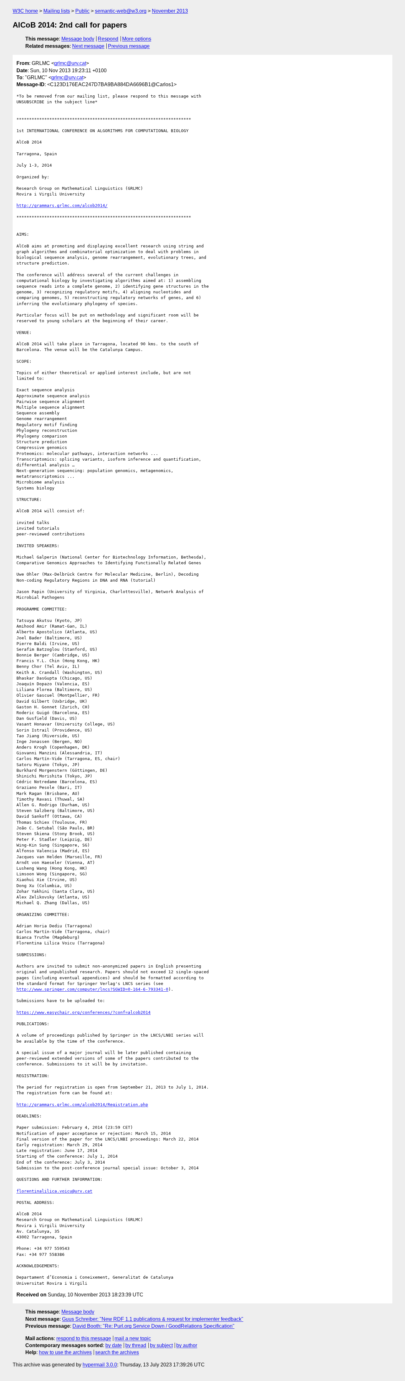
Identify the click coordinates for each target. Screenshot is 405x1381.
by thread (135, 1345)
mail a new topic (133, 1338)
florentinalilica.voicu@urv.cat (54, 1191)
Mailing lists (56, 11)
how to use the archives (65, 1352)
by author (186, 1345)
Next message (88, 46)
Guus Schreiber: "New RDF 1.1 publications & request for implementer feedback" (152, 1319)
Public (82, 11)
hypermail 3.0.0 (100, 1364)
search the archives (117, 1352)
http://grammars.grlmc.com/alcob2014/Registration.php (82, 1104)
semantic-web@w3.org (120, 11)
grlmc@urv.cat (70, 63)
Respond (108, 39)
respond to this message (83, 1338)
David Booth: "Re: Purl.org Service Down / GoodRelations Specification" (153, 1326)
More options (136, 39)
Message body (77, 39)
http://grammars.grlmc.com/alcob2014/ (62, 205)
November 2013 (170, 11)
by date (113, 1345)
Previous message (129, 46)
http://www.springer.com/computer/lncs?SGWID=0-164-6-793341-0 (92, 989)
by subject (161, 1345)
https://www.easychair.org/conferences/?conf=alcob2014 (83, 1012)
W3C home (25, 11)
